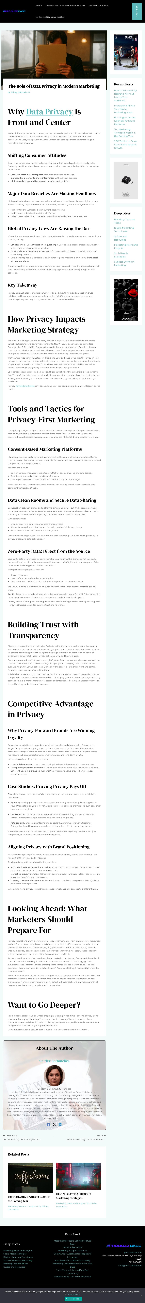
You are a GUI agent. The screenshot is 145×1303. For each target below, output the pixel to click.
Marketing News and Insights (22, 1206)
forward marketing (25, 386)
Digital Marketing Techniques (18, 1257)
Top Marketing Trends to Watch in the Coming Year (125, 132)
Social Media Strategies (14, 1254)
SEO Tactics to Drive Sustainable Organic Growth (125, 144)
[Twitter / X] (54, 1124)
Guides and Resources (14, 1267)
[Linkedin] (60, 1124)
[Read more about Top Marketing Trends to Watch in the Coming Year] (30, 1177)
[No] (141, 1295)
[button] (137, 11)
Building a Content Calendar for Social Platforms (125, 121)
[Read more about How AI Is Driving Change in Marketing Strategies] (78, 1176)
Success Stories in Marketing (17, 1260)
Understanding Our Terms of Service (72, 1276)
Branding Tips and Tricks (15, 1263)
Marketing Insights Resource (72, 1250)
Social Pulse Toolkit (72, 1247)
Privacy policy (74, 1294)
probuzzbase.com (133, 1252)
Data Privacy (49, 111)
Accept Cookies (73, 1299)
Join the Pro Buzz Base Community (72, 1260)
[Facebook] (48, 1124)
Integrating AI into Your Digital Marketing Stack (124, 109)
